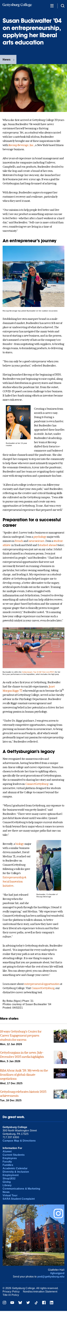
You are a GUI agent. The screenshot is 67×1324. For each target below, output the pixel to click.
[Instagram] (4, 1303)
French (19, 541)
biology (19, 843)
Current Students (14, 1154)
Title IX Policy (11, 1295)
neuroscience (36, 541)
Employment (11, 1175)
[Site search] (62, 5)
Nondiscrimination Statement (40, 1291)
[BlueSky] (20, 1303)
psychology (40, 536)
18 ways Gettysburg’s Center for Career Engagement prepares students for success (20, 1035)
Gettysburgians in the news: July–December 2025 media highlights (22, 1055)
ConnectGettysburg (36, 784)
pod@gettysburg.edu (50, 1276)
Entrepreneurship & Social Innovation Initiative (14, 881)
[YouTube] (12, 1303)
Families (8, 1165)
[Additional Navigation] (52, 5)
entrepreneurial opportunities (41, 984)
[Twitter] (28, 1303)
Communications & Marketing (21, 1188)
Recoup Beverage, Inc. (21, 145)
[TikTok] (36, 1303)
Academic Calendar (15, 1168)
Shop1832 (9, 1178)
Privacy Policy (11, 1291)
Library (7, 1185)
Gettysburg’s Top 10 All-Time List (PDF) (38, 672)
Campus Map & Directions (19, 1140)
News (6, 59)
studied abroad (48, 545)
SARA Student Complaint (19, 1198)
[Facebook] (44, 1303)
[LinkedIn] (51, 1303)
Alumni (7, 1151)
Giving (7, 1182)
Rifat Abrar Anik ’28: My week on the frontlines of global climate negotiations (24, 1074)
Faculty (7, 1161)
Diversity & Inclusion (16, 1171)
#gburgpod (57, 1273)
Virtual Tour (10, 1195)
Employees (10, 1158)
